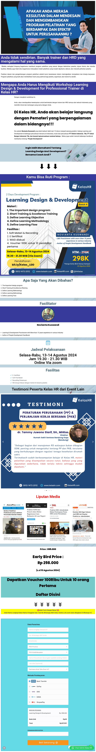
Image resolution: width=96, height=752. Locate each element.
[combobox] (48, 647)
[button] (3, 442)
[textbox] (48, 647)
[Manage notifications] (4, 747)
